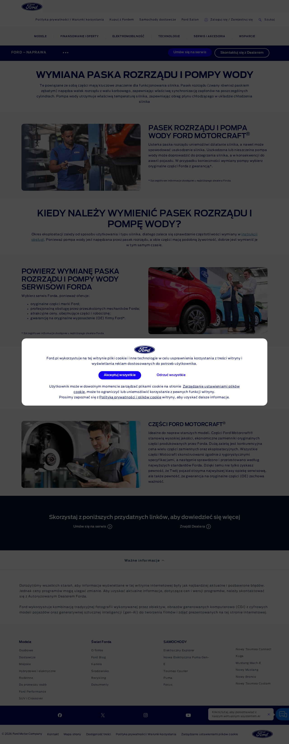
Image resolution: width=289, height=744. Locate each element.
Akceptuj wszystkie (120, 375)
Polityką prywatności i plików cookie (130, 397)
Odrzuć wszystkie (171, 375)
